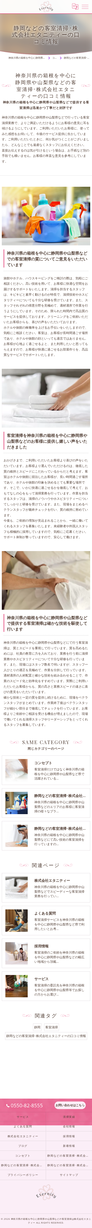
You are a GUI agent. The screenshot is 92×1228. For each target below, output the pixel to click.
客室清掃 (51, 1027)
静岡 (37, 1027)
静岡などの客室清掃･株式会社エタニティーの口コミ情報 (46, 1036)
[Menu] (85, 6)
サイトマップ (69, 1174)
